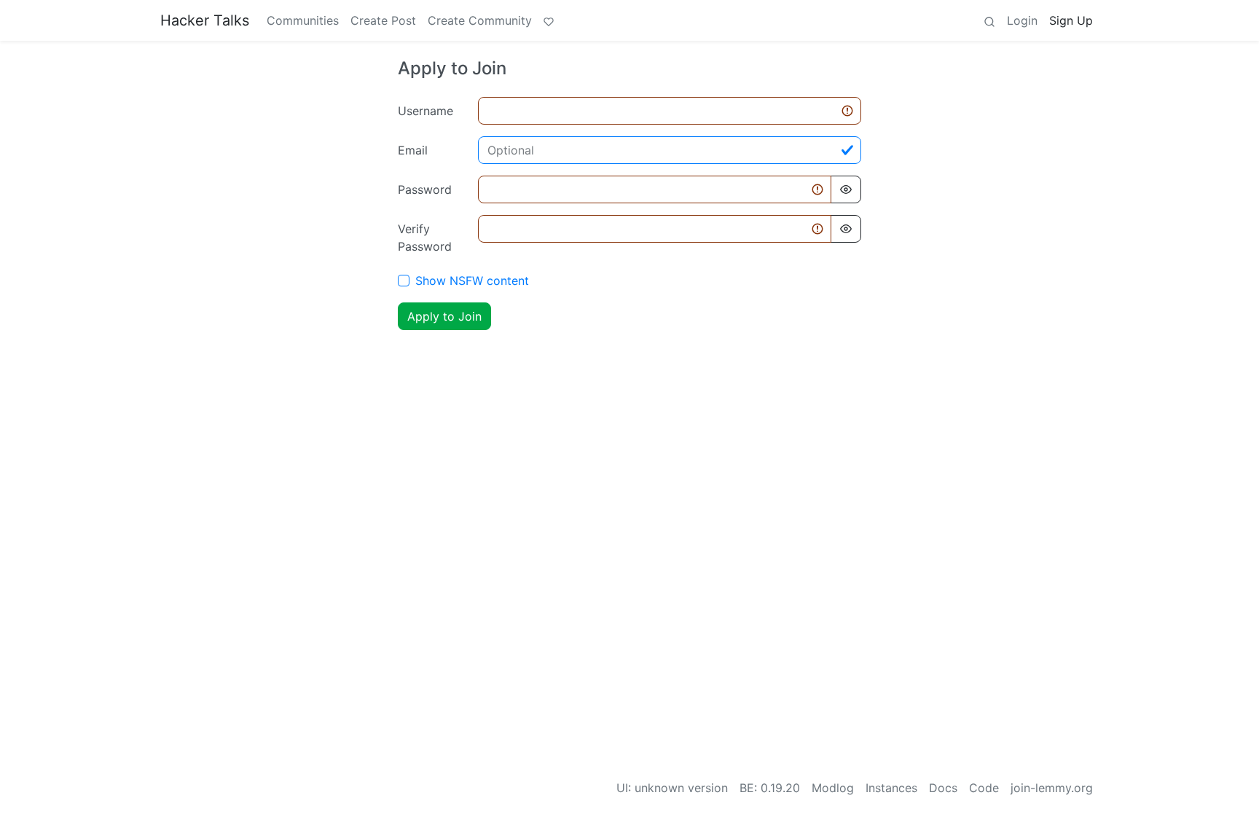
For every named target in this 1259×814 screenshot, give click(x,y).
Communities (303, 20)
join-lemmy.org (1052, 787)
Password (425, 189)
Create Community (480, 20)
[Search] (989, 20)
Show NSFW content (472, 280)
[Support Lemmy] (549, 20)
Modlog (833, 787)
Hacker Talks (204, 20)
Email (413, 150)
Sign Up (1071, 20)
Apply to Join (444, 316)
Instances (891, 787)
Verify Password (425, 238)
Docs (943, 787)
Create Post (383, 20)
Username (425, 110)
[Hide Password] (846, 189)
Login (1022, 20)
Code (984, 787)
